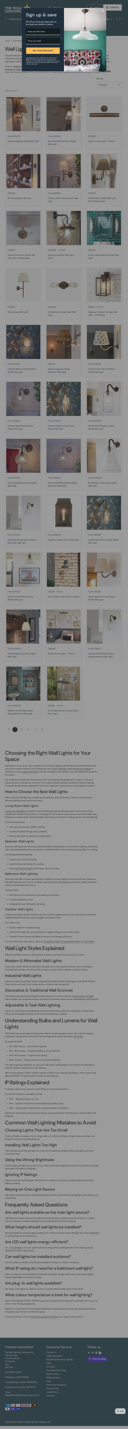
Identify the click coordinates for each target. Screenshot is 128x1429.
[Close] (103, 11)
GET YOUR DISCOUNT (43, 50)
